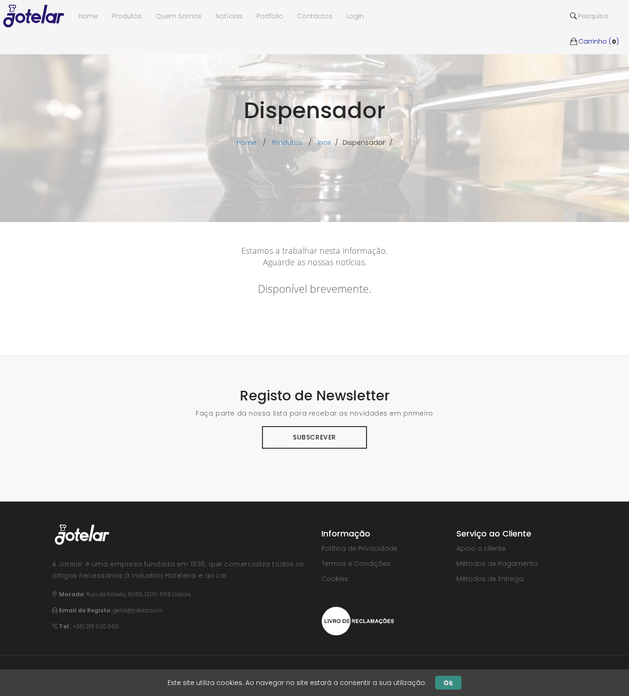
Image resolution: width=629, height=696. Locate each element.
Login (355, 16)
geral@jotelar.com (138, 610)
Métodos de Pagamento (497, 563)
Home (246, 142)
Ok (448, 682)
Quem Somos (179, 16)
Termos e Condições (355, 563)
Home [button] (88, 16)
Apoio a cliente (481, 548)
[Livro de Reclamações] (357, 620)
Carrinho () (598, 27)
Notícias (229, 16)
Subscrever (314, 437)
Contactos (314, 16)
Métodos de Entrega (490, 578)
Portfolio (269, 16)
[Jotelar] (37, 16)
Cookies (334, 578)
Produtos (127, 16)
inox (324, 142)
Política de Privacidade (359, 548)
